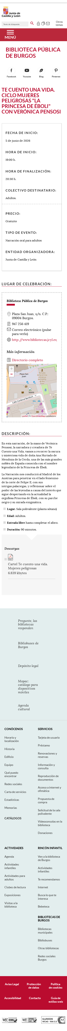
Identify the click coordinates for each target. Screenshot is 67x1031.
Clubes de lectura (15, 887)
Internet (43, 887)
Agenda (9, 856)
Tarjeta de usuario (49, 737)
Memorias (10, 807)
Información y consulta (46, 766)
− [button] (11, 374)
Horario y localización (11, 739)
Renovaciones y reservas (47, 755)
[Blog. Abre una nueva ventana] (41, 70)
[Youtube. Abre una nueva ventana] (27, 70)
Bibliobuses (45, 940)
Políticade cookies (55, 986)
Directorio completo (27, 360)
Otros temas (59, 23)
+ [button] (11, 368)
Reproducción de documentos (48, 777)
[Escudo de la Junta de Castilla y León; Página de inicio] (11, 17)
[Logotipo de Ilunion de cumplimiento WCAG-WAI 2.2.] (53, 1023)
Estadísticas (11, 799)
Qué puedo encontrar (11, 774)
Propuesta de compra (46, 800)
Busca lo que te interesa (47, 896)
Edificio (9, 756)
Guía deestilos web (56, 999)
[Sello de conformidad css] (9, 1022)
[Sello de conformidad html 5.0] (29, 1022)
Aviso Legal (12, 984)
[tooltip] (38, 23)
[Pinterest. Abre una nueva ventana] (56, 70)
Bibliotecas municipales (45, 930)
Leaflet (25, 415)
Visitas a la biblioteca (11, 904)
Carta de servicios (15, 791)
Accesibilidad (12, 998)
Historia (9, 749)
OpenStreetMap (38, 415)
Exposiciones (12, 895)
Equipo (8, 764)
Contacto (35, 998)
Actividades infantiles (11, 866)
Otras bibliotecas (48, 948)
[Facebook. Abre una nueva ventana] (11, 70)
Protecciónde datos (34, 986)
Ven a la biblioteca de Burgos (49, 858)
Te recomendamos (49, 879)
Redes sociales (13, 784)
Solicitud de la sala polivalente (49, 812)
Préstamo (44, 745)
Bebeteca (43, 906)
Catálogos (12, 818)
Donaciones (45, 832)
